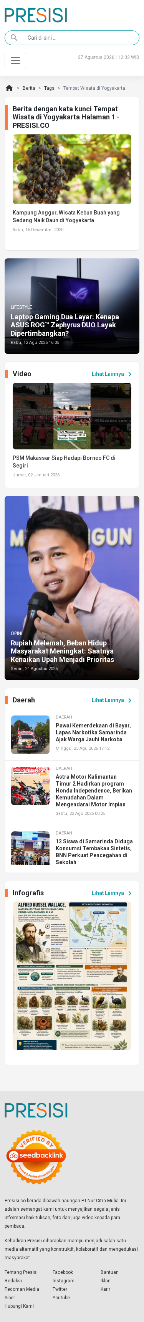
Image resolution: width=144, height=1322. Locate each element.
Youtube (61, 1297)
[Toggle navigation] (15, 60)
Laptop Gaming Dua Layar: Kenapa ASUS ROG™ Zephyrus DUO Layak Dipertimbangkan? (65, 325)
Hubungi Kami (19, 1306)
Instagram (63, 1280)
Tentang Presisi (21, 1272)
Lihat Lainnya (113, 374)
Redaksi (13, 1280)
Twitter (60, 1289)
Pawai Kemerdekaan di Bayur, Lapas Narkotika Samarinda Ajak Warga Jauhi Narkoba (93, 732)
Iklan (106, 1280)
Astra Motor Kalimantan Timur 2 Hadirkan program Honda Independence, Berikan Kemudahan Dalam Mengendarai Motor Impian (94, 791)
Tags (49, 88)
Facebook (63, 1272)
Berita (29, 88)
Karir (105, 1289)
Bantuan (110, 1272)
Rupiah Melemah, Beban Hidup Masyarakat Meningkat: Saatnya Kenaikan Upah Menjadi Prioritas (62, 651)
